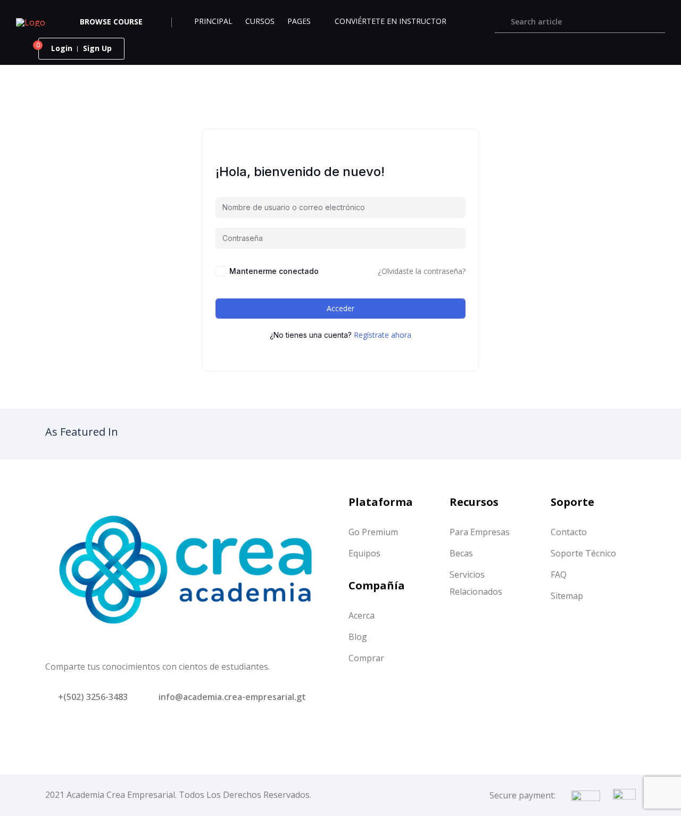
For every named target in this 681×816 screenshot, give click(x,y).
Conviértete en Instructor (390, 21)
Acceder (340, 308)
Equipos (364, 553)
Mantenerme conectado (274, 271)
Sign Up (97, 48)
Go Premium (373, 532)
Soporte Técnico (583, 553)
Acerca (361, 615)
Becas (461, 553)
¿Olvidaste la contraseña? (422, 271)
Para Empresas (480, 532)
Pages (299, 21)
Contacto (569, 532)
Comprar (366, 658)
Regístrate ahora (382, 335)
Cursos (260, 21)
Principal (213, 21)
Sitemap (567, 596)
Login (61, 48)
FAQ (559, 574)
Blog (357, 637)
